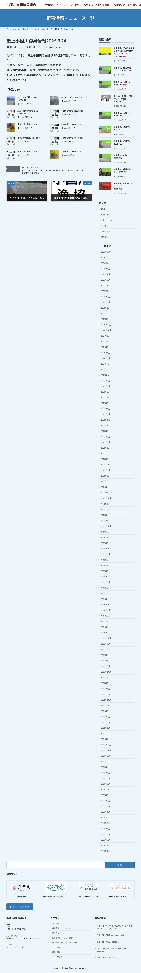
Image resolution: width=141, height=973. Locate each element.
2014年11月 (106, 599)
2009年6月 (105, 806)
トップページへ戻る (19, 906)
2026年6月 (105, 263)
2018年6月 (105, 565)
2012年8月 (105, 677)
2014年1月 (105, 632)
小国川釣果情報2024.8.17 (28, 151)
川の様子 (41, 171)
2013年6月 (105, 655)
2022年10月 (106, 420)
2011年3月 (105, 733)
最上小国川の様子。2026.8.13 (108, 958)
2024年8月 (105, 341)
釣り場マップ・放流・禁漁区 (63, 938)
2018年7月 (105, 560)
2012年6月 (105, 688)
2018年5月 (105, 571)
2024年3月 (105, 369)
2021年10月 (106, 465)
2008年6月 (105, 840)
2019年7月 (105, 532)
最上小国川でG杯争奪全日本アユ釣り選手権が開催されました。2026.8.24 (124, 52)
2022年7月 (105, 437)
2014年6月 (105, 621)
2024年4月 (105, 364)
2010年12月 (106, 744)
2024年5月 (105, 358)
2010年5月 (105, 772)
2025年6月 (105, 302)
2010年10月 (106, 750)
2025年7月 (105, 297)
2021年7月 (105, 481)
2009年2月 (105, 817)
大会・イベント (107, 220)
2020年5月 (105, 521)
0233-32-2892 (11, 936)
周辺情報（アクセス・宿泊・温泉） (65, 943)
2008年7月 (105, 834)
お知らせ (105, 209)
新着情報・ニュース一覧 (61, 928)
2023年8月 (105, 386)
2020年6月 (105, 515)
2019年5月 (105, 543)
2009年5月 (105, 812)
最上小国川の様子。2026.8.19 (108, 942)
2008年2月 (105, 851)
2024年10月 (106, 330)
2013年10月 (106, 638)
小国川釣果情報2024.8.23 (72, 138)
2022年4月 (105, 453)
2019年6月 (105, 537)
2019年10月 (106, 526)
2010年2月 (105, 784)
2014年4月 (105, 627)
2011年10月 (106, 705)
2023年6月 (105, 397)
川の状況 (25, 167)
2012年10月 (106, 672)
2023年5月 (105, 403)
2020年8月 (105, 504)
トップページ (57, 923)
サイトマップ (57, 957)
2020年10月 (106, 498)
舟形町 (81, 171)
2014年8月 (105, 610)
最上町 (72, 171)
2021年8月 (105, 476)
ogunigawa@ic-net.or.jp (15, 947)
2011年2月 (105, 739)
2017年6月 (105, 588)
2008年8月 (105, 828)
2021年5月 (105, 493)
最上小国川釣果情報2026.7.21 (74, 97)
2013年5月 (105, 660)
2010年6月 (105, 767)
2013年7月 (105, 649)
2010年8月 (105, 756)
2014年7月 (105, 616)
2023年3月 (105, 414)
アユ (25, 171)
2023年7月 (105, 392)
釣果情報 (27, 173)
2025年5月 (105, 308)
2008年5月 (105, 845)
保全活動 (105, 214)
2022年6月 (105, 442)
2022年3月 (105, 459)
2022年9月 (105, 425)
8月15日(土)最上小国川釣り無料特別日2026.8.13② (124, 99)
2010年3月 (105, 778)
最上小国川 (62, 171)
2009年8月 (105, 795)
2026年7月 (105, 257)
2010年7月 (105, 761)
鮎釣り (36, 173)
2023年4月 (105, 409)
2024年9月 (105, 336)
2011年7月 (105, 716)
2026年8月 (105, 252)
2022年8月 (105, 431)
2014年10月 (106, 605)
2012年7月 (105, 683)
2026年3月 (105, 280)
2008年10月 (106, 823)
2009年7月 (105, 800)
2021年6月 (105, 487)
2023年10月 (106, 375)
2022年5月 (105, 448)
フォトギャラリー (58, 947)
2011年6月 (105, 722)
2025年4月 (105, 313)
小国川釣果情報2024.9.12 (28, 124)
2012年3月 (105, 694)
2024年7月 (105, 347)
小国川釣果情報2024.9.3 (71, 124)
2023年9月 (105, 381)
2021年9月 (105, 470)
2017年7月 (105, 582)
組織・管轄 (56, 952)
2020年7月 (105, 509)
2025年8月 (105, 291)
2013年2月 (105, 666)
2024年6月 (105, 353)
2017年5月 (105, 593)
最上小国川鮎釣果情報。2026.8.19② (123, 69)
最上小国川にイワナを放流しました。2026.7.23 (123, 186)
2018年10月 (106, 549)
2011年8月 (105, 711)
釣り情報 (34, 167)
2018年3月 (105, 577)
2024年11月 (106, 325)
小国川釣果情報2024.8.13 (72, 151)
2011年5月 (105, 728)
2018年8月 (105, 554)
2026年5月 (105, 268)
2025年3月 (105, 319)
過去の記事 (105, 231)
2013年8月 (105, 644)
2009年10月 (106, 789)
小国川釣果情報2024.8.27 (28, 138)
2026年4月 (105, 274)
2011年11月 (106, 700)
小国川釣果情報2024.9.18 (72, 111)
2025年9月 (105, 285)
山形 (32, 171)
